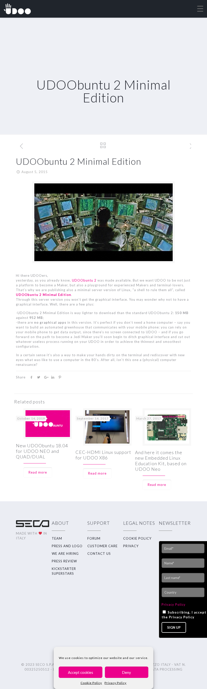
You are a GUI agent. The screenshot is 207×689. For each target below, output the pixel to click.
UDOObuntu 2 (84, 280)
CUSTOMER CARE (102, 546)
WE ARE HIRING (65, 554)
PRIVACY (131, 546)
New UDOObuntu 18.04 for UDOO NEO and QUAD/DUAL (42, 451)
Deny (126, 672)
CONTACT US (99, 554)
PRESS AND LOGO (67, 546)
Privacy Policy (115, 683)
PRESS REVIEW (64, 561)
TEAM (57, 538)
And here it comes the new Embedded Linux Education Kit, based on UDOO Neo (161, 461)
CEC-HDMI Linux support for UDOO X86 (103, 454)
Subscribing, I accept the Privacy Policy (184, 614)
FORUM (93, 538)
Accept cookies (80, 672)
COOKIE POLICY (137, 538)
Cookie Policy (91, 683)
